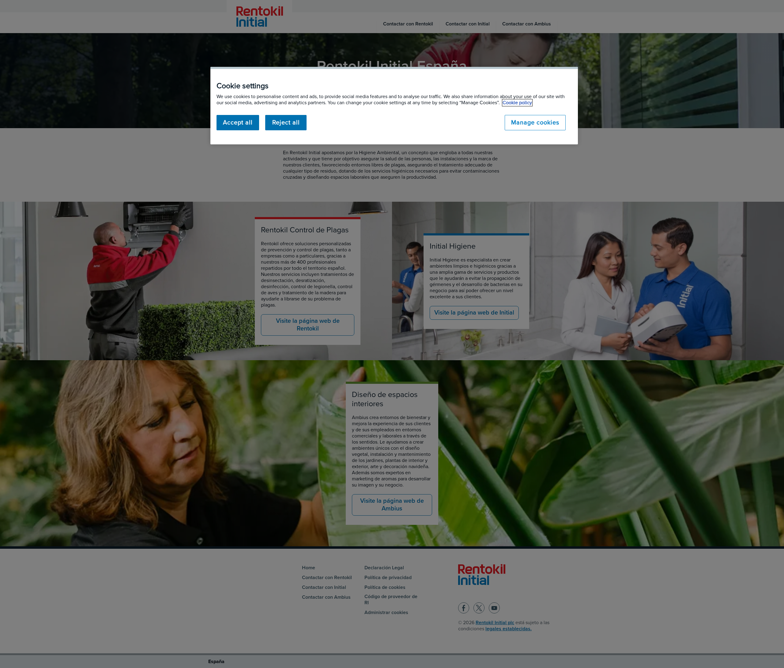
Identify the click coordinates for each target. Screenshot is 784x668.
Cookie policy (517, 103)
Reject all (286, 122)
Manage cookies (535, 122)
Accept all (238, 122)
